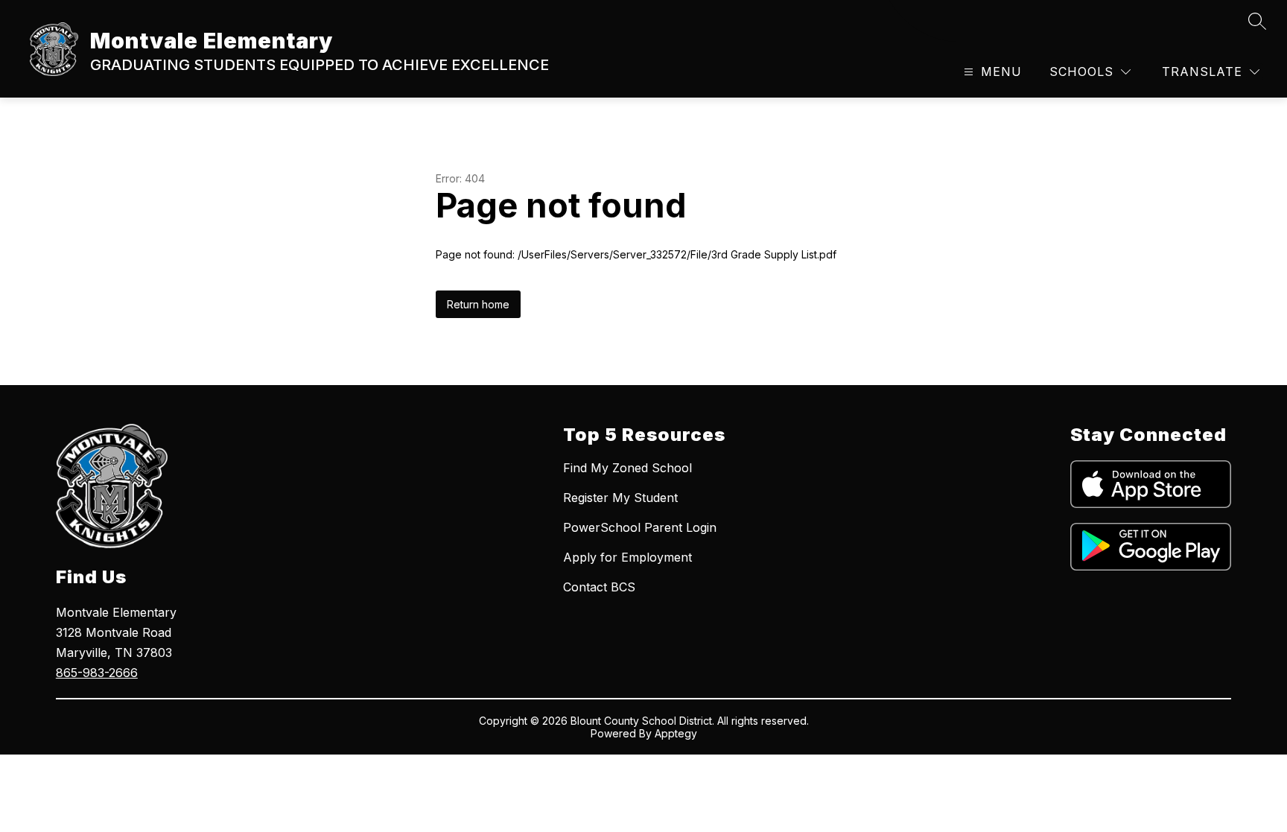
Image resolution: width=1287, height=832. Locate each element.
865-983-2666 (97, 672)
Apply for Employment (627, 557)
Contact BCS (599, 586)
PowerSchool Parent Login (639, 527)
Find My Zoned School (627, 467)
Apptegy (676, 733)
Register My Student (620, 497)
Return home (478, 304)
